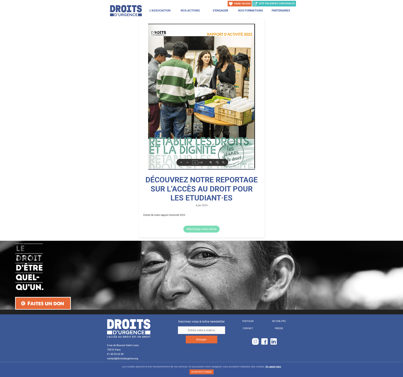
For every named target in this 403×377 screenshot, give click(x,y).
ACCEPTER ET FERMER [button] (201, 372)
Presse (279, 328)
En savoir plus (273, 366)
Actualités (279, 321)
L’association (160, 10)
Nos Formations (250, 10)
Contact (248, 328)
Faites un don (46, 303)
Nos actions (190, 10)
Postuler (248, 321)
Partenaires (281, 10)
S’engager (220, 10)
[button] (201, 229)
